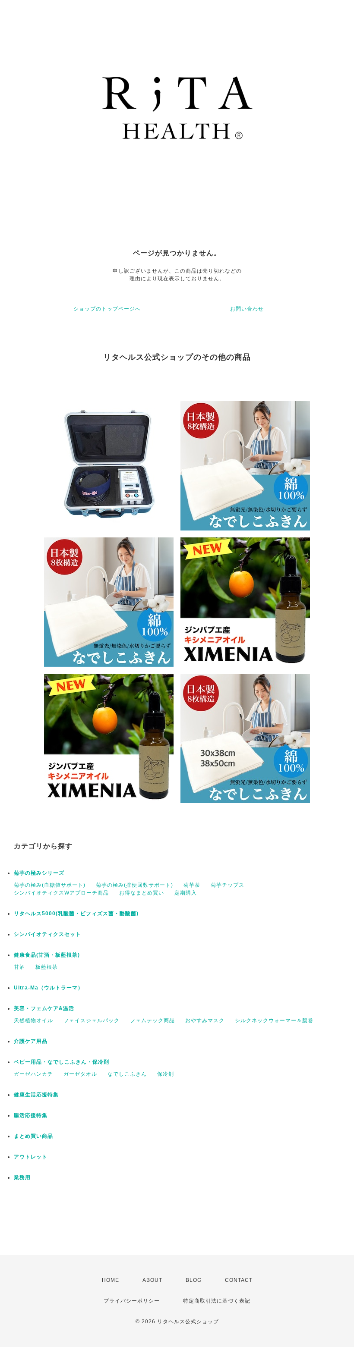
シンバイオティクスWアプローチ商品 (61, 893)
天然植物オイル (33, 1020)
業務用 (22, 1177)
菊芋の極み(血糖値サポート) (49, 885)
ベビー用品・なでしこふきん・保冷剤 (61, 1062)
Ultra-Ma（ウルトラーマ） (48, 988)
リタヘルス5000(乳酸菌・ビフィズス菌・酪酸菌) (76, 914)
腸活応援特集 (30, 1115)
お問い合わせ (247, 309)
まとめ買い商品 (33, 1136)
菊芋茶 (191, 885)
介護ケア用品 (30, 1041)
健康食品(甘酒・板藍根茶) (47, 955)
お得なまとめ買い (141, 893)
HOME (110, 1280)
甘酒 (19, 967)
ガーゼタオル (80, 1074)
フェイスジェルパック (91, 1020)
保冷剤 (165, 1074)
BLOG (194, 1280)
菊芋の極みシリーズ (39, 873)
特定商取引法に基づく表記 (216, 1301)
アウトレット (30, 1157)
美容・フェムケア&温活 (44, 1008)
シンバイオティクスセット (47, 934)
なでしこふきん (127, 1074)
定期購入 (185, 893)
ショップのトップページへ (107, 309)
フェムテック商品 (152, 1020)
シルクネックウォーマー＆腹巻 (274, 1020)
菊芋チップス (227, 885)
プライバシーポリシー (132, 1301)
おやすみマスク (204, 1020)
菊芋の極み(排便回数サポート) (134, 885)
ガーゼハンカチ (33, 1074)
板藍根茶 (46, 967)
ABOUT (152, 1280)
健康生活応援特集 (36, 1095)
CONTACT (239, 1280)
